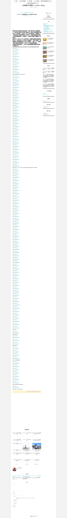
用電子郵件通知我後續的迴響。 (15, 501)
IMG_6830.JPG (16, 107)
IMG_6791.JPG (16, 382)
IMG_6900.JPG (16, 166)
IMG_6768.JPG (16, 327)
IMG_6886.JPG (16, 229)
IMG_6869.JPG (16, 126)
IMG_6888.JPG (16, 236)
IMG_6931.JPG (16, 278)
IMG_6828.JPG (16, 103)
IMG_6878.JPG (16, 200)
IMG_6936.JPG (16, 295)
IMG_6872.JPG (16, 139)
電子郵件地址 (14, 494)
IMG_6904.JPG (16, 149)
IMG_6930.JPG (16, 275)
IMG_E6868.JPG (16, 262)
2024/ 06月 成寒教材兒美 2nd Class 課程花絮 (50, 38)
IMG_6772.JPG (16, 337)
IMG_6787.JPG (16, 369)
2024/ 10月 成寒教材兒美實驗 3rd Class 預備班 (50, 51)
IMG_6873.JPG (16, 130)
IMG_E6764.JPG (16, 305)
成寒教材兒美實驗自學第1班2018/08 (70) (49, 25)
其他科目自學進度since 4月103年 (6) (48, 31)
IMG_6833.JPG (16, 113)
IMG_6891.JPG (16, 143)
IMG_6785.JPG (16, 366)
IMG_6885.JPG (16, 226)
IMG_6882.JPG (16, 216)
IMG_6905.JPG (16, 152)
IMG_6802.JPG (16, 63)
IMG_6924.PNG (16, 255)
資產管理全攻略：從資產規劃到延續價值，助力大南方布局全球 (33, 391)
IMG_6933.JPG (16, 285)
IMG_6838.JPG (16, 84)
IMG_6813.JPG (16, 387)
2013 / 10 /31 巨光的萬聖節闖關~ (36, 477)
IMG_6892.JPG (16, 146)
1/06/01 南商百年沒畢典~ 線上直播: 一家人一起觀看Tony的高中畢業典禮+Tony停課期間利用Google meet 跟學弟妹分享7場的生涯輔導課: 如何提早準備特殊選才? (48, 76)
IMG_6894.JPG (16, 210)
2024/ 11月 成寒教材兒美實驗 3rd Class (50, 47)
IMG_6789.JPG (16, 376)
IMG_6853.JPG (16, 180)
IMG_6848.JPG (16, 97)
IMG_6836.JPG (16, 123)
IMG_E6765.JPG (16, 308)
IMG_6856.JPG (16, 190)
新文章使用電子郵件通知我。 (15, 504)
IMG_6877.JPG (16, 196)
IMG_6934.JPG (16, 288)
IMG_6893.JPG (16, 206)
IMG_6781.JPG (16, 355)
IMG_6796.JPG (16, 80)
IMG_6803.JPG (16, 66)
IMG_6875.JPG (16, 136)
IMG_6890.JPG (16, 242)
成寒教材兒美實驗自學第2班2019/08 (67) (49, 26)
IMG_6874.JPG (16, 133)
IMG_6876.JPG (16, 193)
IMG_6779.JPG (16, 348)
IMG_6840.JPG (16, 93)
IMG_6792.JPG (16, 72)
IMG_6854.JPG (16, 183)
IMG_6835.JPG (16, 120)
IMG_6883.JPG (16, 219)
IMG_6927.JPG (16, 265)
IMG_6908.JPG (16, 159)
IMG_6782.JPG (16, 49)
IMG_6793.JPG (16, 77)
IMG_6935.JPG (16, 291)
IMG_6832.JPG (16, 110)
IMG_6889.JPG (16, 239)
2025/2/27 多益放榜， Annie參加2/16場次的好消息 (50, 43)
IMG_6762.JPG (16, 314)
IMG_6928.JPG (16, 269)
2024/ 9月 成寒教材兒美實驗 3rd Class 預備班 (50, 56)
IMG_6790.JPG (16, 379)
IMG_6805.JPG (16, 69)
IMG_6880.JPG (16, 203)
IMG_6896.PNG (16, 246)
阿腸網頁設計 (35, 516)
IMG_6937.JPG (16, 298)
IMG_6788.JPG (16, 373)
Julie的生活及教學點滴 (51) (47, 28)
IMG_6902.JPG (16, 174)
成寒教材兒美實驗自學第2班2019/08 (32, 3)
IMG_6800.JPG (16, 59)
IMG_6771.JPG (16, 332)
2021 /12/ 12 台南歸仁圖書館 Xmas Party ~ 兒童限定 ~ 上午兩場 (17, 440)
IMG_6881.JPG (16, 213)
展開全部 (44, 23)
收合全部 (47, 23)
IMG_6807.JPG (16, 56)
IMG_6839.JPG (16, 87)
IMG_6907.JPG (16, 156)
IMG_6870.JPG (16, 90)
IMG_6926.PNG (16, 259)
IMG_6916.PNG (16, 249)
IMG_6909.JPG (16, 162)
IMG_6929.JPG (16, 272)
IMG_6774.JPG (16, 340)
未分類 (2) (45, 24)
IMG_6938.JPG (16, 301)
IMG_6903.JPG (16, 177)
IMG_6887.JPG (16, 232)
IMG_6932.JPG (16, 282)
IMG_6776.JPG (16, 343)
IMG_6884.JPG (16, 223)
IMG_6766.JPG (16, 321)
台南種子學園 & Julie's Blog (33, 5)
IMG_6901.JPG (16, 170)
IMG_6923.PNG (16, 252)
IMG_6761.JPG (16, 311)
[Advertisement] (27, 22)
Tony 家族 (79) (45, 30)
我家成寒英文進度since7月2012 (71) (48, 29)
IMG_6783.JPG (16, 53)
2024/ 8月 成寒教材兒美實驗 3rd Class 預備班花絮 (50, 60)
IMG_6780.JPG (16, 352)
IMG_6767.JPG (16, 324)
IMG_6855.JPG (16, 187)
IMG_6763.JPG (16, 318)
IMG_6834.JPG (16, 116)
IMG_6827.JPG (16, 100)
